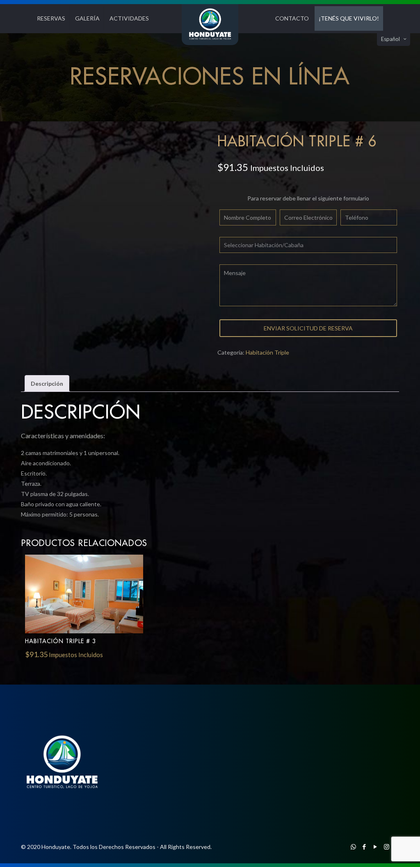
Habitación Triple (267, 352)
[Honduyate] (210, 24)
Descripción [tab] (47, 383)
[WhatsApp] (353, 846)
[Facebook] (364, 846)
